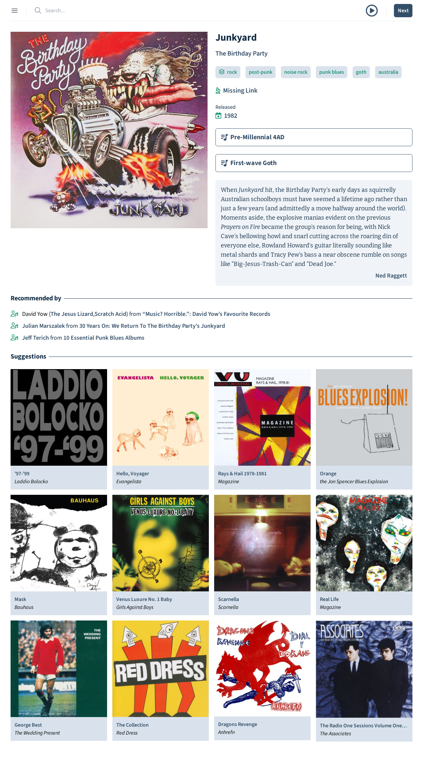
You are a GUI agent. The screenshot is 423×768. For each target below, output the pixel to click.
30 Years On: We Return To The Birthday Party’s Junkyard (152, 326)
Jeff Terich (35, 338)
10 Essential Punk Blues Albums (103, 338)
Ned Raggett (391, 276)
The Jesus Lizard (72, 314)
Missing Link (240, 90)
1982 (230, 115)
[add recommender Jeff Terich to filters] (14, 338)
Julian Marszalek (43, 326)
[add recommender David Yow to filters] (14, 314)
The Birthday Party (241, 53)
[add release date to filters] (218, 115)
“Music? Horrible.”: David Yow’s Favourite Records (206, 314)
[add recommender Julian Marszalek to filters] (14, 326)
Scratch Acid (110, 314)
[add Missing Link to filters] (217, 90)
